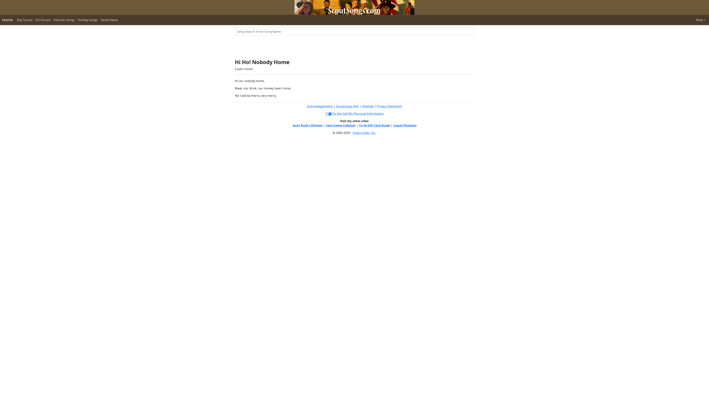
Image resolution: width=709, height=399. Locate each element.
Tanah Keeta (109, 20)
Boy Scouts (24, 20)
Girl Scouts (43, 20)
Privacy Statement (389, 106)
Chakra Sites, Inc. (364, 133)
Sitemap (368, 106)
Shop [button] (699, 20)
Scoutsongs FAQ (347, 106)
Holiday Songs (88, 20)
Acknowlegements (320, 106)
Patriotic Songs (64, 20)
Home (7, 19)
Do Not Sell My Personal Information (358, 114)
